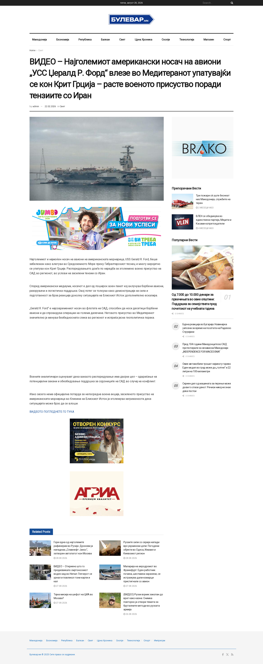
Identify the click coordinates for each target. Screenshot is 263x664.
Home (32, 50)
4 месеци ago (206, 228)
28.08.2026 (61, 558)
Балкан (105, 39)
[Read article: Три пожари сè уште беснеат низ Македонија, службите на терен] (182, 201)
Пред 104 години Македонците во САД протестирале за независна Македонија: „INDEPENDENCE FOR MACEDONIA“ (205, 348)
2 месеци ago (206, 207)
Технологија (186, 39)
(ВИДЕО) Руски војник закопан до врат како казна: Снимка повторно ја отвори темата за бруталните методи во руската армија (143, 602)
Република (85, 39)
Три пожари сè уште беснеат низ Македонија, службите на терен (213, 199)
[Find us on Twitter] (227, 655)
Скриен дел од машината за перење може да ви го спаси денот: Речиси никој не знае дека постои (206, 387)
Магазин (209, 39)
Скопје (166, 39)
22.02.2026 (50, 106)
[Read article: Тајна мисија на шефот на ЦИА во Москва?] (40, 600)
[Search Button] (231, 3)
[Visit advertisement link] (202, 148)
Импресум (159, 640)
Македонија (39, 39)
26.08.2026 (131, 614)
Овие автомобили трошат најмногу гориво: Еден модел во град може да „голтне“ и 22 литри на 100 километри (206, 367)
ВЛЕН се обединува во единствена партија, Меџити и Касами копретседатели (213, 220)
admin (36, 106)
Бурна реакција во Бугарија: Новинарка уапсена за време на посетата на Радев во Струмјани (206, 328)
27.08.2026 (61, 586)
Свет (122, 39)
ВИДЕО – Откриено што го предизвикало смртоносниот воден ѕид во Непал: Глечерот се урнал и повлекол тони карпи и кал (73, 574)
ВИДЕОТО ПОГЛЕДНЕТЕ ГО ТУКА (52, 411)
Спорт (227, 39)
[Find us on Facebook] (223, 655)
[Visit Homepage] (132, 19)
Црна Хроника (143, 39)
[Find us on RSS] (232, 655)
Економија (62, 39)
